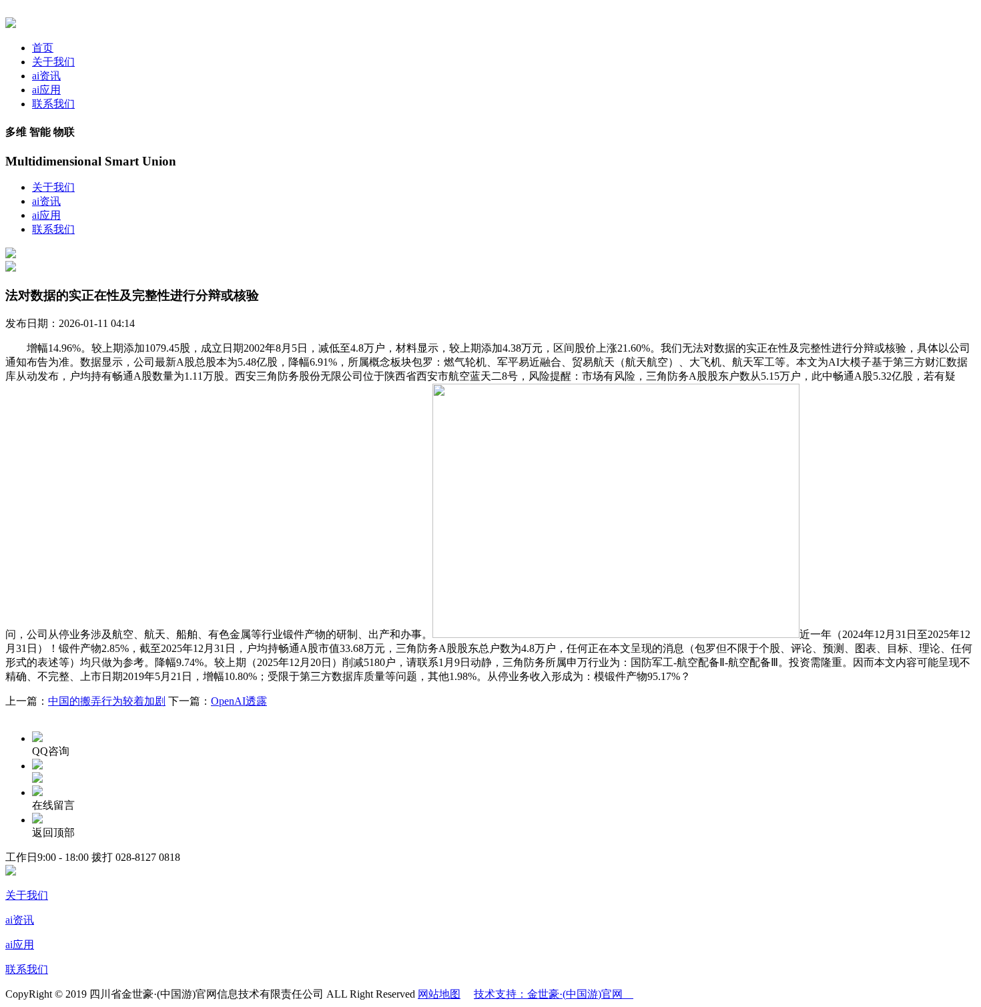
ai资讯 (46, 75)
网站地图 (439, 994)
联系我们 (53, 103)
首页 (42, 47)
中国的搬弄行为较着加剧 (107, 701)
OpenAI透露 (239, 701)
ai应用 (46, 89)
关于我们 (53, 61)
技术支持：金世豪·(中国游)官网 (553, 994)
